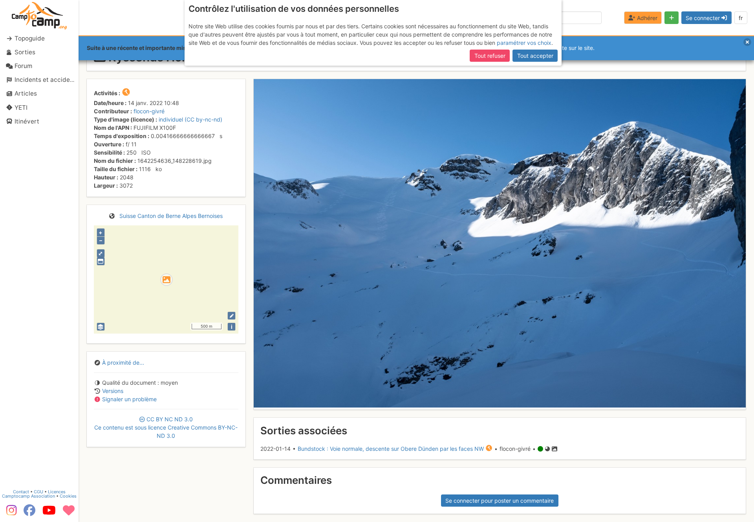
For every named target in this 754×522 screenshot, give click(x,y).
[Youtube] (49, 513)
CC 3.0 (166, 427)
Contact (21, 491)
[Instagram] (9, 513)
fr (741, 18)
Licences (57, 491)
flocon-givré (149, 111)
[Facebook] (29, 513)
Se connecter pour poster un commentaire (499, 500)
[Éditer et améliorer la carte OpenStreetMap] (231, 315)
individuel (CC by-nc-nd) (190, 119)
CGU (38, 491)
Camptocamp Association (28, 496)
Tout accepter (535, 55)
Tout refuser (489, 55)
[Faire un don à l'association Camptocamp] (69, 513)
